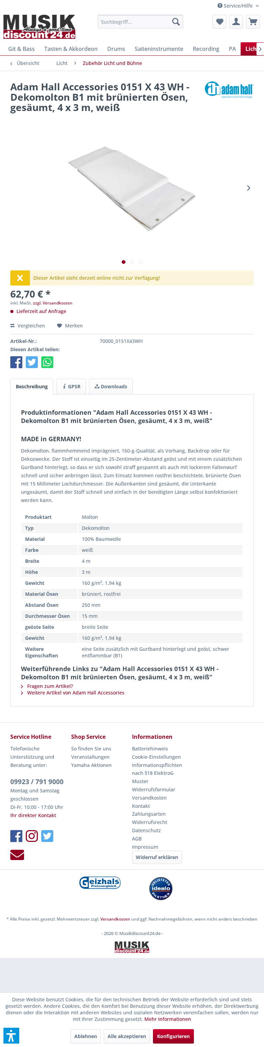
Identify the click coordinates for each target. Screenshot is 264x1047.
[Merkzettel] (219, 22)
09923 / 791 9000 (37, 781)
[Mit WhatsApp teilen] (47, 362)
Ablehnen (85, 1036)
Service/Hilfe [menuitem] (238, 5)
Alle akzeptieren (127, 1036)
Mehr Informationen (167, 1019)
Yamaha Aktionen (91, 765)
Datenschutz (146, 830)
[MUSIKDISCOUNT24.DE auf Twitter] (47, 835)
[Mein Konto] (236, 22)
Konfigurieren (173, 1036)
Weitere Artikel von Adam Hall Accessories (75, 692)
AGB (137, 838)
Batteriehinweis (150, 748)
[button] (16, 362)
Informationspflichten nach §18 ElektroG (157, 769)
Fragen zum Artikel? (49, 686)
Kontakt (141, 806)
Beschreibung (32, 386)
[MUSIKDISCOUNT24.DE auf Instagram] (32, 835)
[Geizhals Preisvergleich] (100, 883)
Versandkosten (149, 797)
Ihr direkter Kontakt (33, 815)
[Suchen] (176, 22)
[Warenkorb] (253, 22)
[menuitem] (141, 22)
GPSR (73, 386)
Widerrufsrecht (149, 822)
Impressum (145, 847)
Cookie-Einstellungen (156, 757)
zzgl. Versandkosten (53, 303)
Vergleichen (30, 325)
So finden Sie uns (91, 748)
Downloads (113, 386)
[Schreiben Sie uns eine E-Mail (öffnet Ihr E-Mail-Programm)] (17, 854)
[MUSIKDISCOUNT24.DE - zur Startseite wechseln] (39, 27)
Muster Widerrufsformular (153, 785)
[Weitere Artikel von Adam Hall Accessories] (229, 93)
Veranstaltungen (90, 757)
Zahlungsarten (149, 814)
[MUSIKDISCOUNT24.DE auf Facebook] (16, 835)
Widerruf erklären (157, 857)
